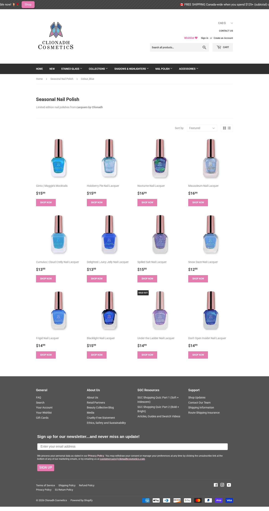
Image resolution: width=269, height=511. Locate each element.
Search (40, 402)
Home (39, 69)
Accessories (187, 69)
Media (90, 412)
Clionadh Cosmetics (56, 500)
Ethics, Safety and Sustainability (106, 422)
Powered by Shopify (81, 500)
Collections (97, 69)
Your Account (44, 407)
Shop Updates (196, 397)
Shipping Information (201, 407)
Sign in (204, 38)
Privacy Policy (43, 489)
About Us (92, 397)
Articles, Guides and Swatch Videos (158, 416)
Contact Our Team (199, 402)
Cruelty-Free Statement (101, 417)
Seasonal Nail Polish (61, 78)
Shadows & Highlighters (130, 69)
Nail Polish (162, 69)
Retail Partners (96, 402)
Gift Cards (42, 417)
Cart (225, 47)
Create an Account (223, 38)
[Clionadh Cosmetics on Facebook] (216, 485)
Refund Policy (86, 485)
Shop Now (46, 202)
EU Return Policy (64, 489)
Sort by (179, 128)
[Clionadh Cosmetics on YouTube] (229, 485)
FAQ (38, 397)
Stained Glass (70, 69)
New (52, 69)
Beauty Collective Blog (100, 407)
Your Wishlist (44, 412)
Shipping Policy (66, 485)
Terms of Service (45, 485)
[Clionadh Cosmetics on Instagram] (222, 485)
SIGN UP (45, 467)
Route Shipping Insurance (204, 412)
